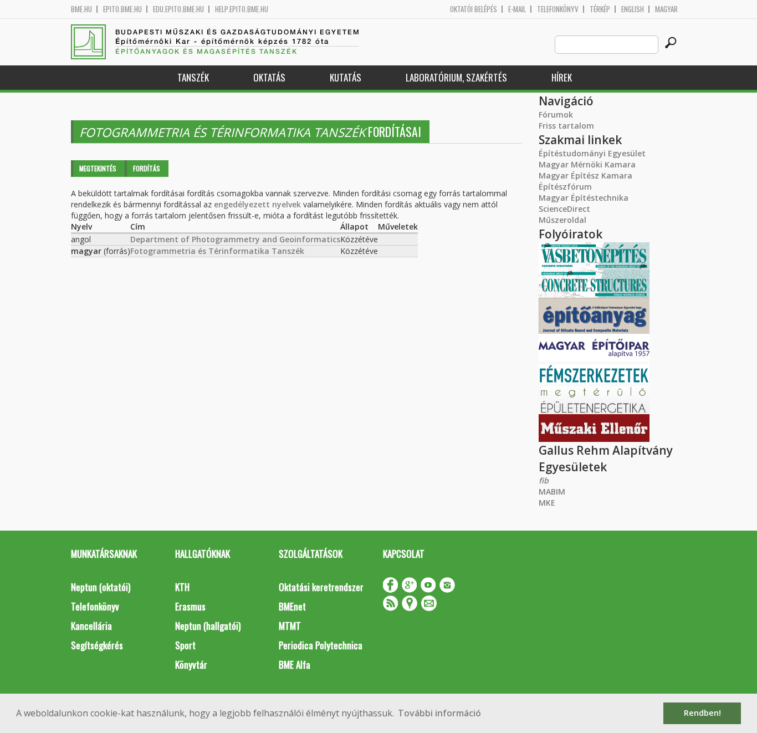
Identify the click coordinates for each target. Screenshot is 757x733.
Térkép (600, 9)
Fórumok (556, 114)
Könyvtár (191, 664)
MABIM (552, 491)
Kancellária (91, 626)
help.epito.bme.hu (241, 9)
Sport (185, 645)
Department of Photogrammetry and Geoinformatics (235, 239)
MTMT (290, 626)
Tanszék (193, 77)
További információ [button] (439, 713)
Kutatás (345, 77)
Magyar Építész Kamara (585, 175)
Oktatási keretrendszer (321, 587)
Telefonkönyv (558, 9)
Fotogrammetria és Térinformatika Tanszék (217, 251)
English (632, 9)
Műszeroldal (562, 220)
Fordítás (146, 168)
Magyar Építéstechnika (583, 197)
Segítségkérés (97, 645)
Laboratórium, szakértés (456, 77)
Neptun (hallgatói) (208, 626)
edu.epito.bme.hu (178, 9)
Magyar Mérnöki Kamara (587, 164)
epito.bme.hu (122, 9)
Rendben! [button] (702, 712)
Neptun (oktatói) (100, 587)
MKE (547, 502)
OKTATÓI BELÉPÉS (473, 9)
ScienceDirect (564, 208)
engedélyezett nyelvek (257, 204)
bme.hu (81, 9)
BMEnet (292, 606)
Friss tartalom (566, 125)
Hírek (561, 77)
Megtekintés (97, 168)
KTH (182, 587)
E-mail (517, 9)
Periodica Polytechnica (320, 645)
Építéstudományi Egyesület (592, 153)
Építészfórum (565, 186)
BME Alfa (294, 664)
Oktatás (269, 77)
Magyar (666, 9)
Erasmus (190, 606)
